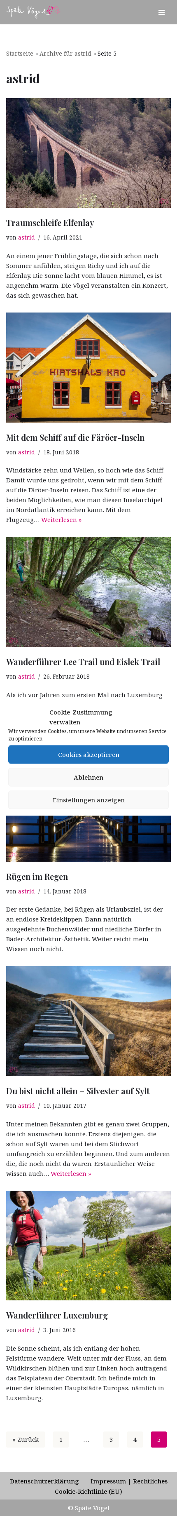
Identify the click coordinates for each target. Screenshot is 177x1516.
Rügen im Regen (37, 876)
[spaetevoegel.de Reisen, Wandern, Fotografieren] (33, 12)
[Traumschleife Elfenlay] (88, 153)
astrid (26, 237)
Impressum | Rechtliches (129, 1481)
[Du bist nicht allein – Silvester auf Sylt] (88, 1021)
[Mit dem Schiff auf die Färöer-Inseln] (88, 368)
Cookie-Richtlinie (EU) (88, 1491)
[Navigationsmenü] (161, 12)
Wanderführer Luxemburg (57, 1315)
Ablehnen (88, 777)
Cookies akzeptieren (88, 754)
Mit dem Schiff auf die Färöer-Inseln (75, 437)
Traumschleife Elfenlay (50, 222)
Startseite (19, 53)
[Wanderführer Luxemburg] (88, 1246)
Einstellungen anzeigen (89, 800)
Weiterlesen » (61, 519)
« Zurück (25, 1439)
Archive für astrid (65, 53)
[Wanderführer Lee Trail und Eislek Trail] (88, 592)
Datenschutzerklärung (44, 1481)
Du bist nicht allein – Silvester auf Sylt (77, 1090)
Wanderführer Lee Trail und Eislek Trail (83, 661)
